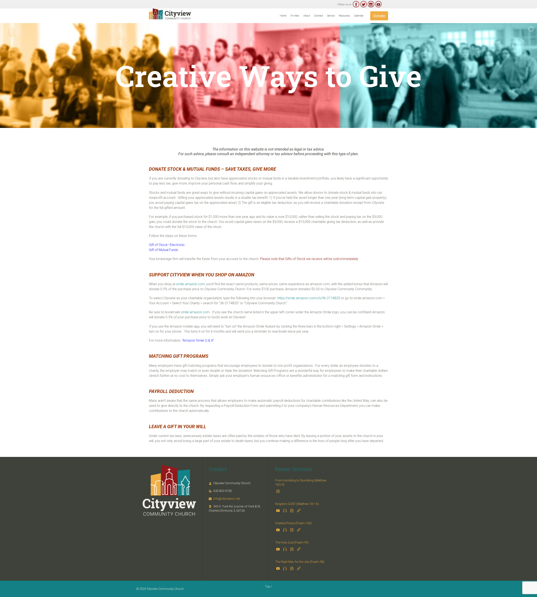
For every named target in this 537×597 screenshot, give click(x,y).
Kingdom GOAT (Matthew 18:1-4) (297, 504)
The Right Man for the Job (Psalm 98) (299, 561)
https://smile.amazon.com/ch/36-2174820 (308, 298)
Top (267, 586)
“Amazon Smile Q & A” (198, 340)
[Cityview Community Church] (170, 13)
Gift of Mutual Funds (163, 250)
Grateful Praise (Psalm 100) (293, 523)
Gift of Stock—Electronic (167, 245)
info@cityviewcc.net (224, 498)
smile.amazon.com (190, 284)
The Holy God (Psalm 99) (292, 542)
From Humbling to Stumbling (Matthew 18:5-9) (300, 482)
